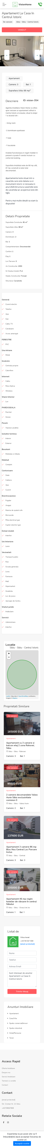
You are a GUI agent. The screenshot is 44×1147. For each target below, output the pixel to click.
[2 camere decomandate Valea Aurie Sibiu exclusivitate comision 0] (22, 775)
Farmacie (9, 576)
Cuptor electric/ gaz (13, 525)
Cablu (8, 381)
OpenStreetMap (23, 696)
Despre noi (6, 1072)
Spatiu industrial (15, 1028)
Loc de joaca (10, 596)
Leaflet (8, 696)
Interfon (9, 535)
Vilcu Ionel (24, 937)
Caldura (9, 480)
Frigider (8, 500)
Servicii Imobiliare (8, 1077)
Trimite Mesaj (22, 991)
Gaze (7, 475)
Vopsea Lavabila (12, 428)
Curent (8, 490)
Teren (11, 1038)
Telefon (8, 309)
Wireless (9, 391)
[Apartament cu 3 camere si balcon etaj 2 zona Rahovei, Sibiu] (22, 723)
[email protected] (27, 944)
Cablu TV (9, 324)
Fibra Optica (10, 386)
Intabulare (9, 611)
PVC (7, 344)
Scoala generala (12, 567)
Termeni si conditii (9, 1081)
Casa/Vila (13, 1018)
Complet (9, 464)
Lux (7, 401)
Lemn (8, 546)
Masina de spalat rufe (14, 510)
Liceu (8, 571)
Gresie (8, 417)
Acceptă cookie (22, 1143)
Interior (8, 438)
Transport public (12, 557)
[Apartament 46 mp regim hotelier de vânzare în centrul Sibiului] (22, 879)
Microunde (10, 515)
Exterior (8, 443)
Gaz (7, 319)
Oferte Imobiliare (8, 1068)
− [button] (9, 657)
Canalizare (10, 329)
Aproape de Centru (13, 601)
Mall (7, 581)
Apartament (14, 1013)
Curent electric (11, 304)
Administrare (10, 622)
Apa (7, 314)
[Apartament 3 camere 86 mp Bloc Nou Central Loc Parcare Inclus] (22, 827)
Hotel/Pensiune (15, 1033)
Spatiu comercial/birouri (18, 1023)
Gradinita (9, 591)
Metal (8, 355)
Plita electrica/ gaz (13, 520)
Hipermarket (10, 586)
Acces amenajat (12, 333)
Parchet (8, 412)
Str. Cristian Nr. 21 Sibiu (11, 1104)
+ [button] (9, 653)
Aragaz (8, 505)
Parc (7, 562)
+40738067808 (8, 1108)
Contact (5, 1085)
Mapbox (15, 698)
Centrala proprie (12, 365)
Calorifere (9, 370)
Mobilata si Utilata (13, 454)
